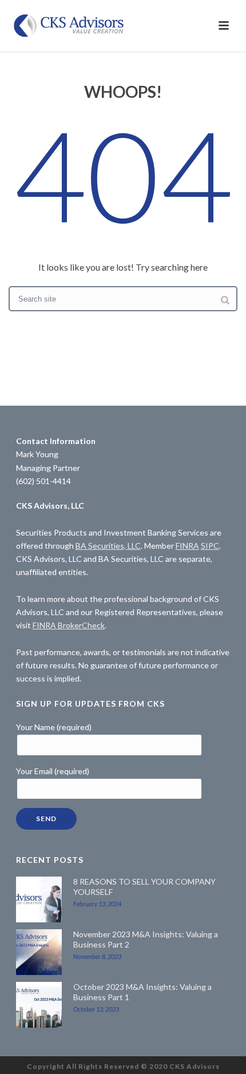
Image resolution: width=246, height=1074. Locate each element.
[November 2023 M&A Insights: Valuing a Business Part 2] (39, 952)
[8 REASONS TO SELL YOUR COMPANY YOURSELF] (39, 899)
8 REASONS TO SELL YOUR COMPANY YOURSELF (144, 887)
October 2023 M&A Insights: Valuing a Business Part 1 (142, 992)
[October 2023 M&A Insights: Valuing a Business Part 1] (39, 1005)
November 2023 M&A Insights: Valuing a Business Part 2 (145, 939)
